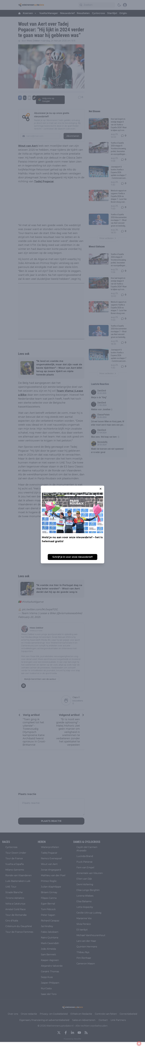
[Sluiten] (100, 488)
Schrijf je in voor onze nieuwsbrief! (72, 557)
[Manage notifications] (139, 1043)
